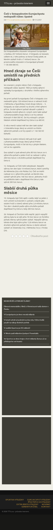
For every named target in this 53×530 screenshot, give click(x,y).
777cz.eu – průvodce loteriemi (18, 3)
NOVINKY (46, 504)
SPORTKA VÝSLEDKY (15, 500)
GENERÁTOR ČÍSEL (29, 507)
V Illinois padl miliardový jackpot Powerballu (21, 333)
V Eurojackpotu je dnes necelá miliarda (19, 314)
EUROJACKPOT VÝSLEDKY (38, 500)
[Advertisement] (26, 265)
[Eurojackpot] (26, 35)
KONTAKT (45, 507)
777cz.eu (9, 20)
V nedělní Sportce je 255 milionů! (17, 328)
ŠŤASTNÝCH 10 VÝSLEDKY (39, 502)
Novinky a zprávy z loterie (22, 20)
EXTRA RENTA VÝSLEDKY (27, 504)
